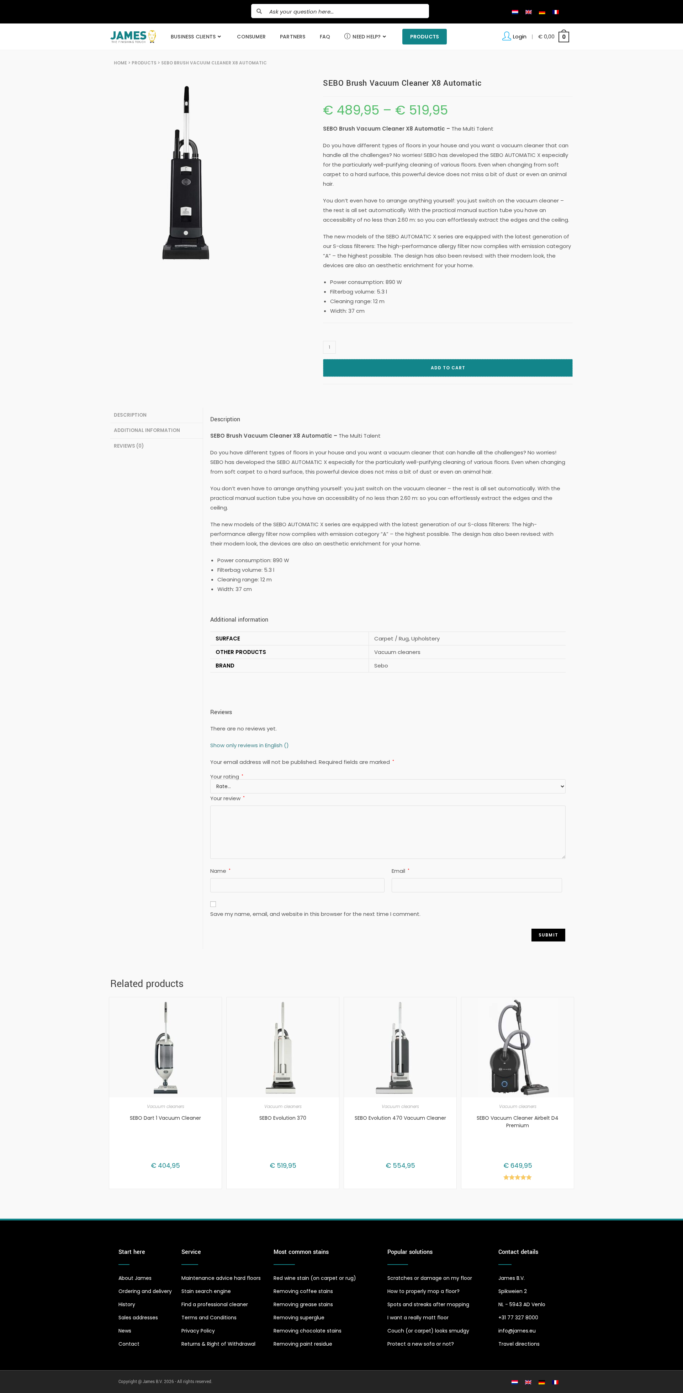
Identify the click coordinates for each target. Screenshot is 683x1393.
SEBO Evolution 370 (282, 1118)
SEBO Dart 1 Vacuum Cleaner (165, 1118)
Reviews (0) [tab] (129, 446)
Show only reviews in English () (249, 745)
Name (220, 871)
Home (120, 63)
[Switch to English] (528, 11)
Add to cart (448, 368)
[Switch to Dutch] (515, 11)
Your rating (226, 776)
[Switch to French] (555, 11)
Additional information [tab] (147, 430)
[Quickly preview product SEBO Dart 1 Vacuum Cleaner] (218, 1010)
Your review (227, 798)
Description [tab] (130, 415)
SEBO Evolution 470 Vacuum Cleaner (400, 1118)
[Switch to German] (542, 11)
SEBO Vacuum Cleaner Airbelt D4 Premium (517, 1121)
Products (144, 63)
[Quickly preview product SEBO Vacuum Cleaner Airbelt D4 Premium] (570, 1010)
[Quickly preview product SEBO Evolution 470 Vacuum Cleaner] (453, 1010)
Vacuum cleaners (165, 1106)
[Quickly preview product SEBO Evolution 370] (335, 1010)
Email (400, 871)
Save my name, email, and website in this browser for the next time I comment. (315, 914)
